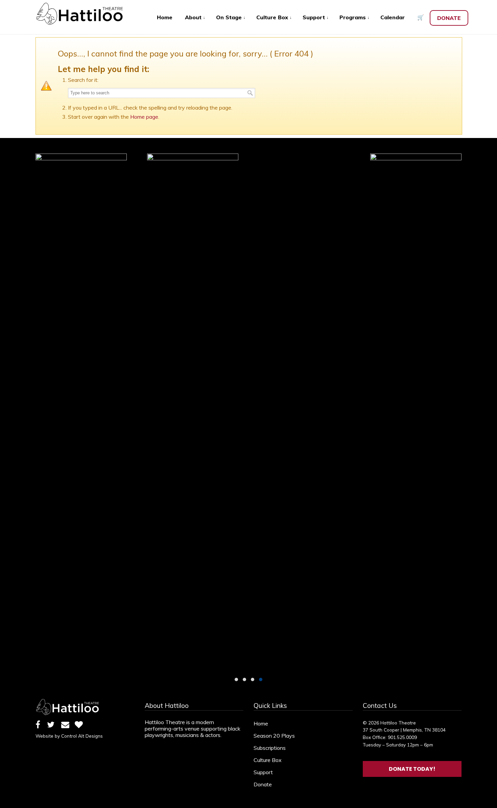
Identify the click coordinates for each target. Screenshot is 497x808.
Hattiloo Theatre (83, 14)
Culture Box (268, 760)
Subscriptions (270, 748)
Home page (144, 116)
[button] (236, 679)
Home (261, 723)
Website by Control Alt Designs (69, 736)
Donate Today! (412, 769)
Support (263, 772)
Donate (263, 784)
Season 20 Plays (274, 735)
